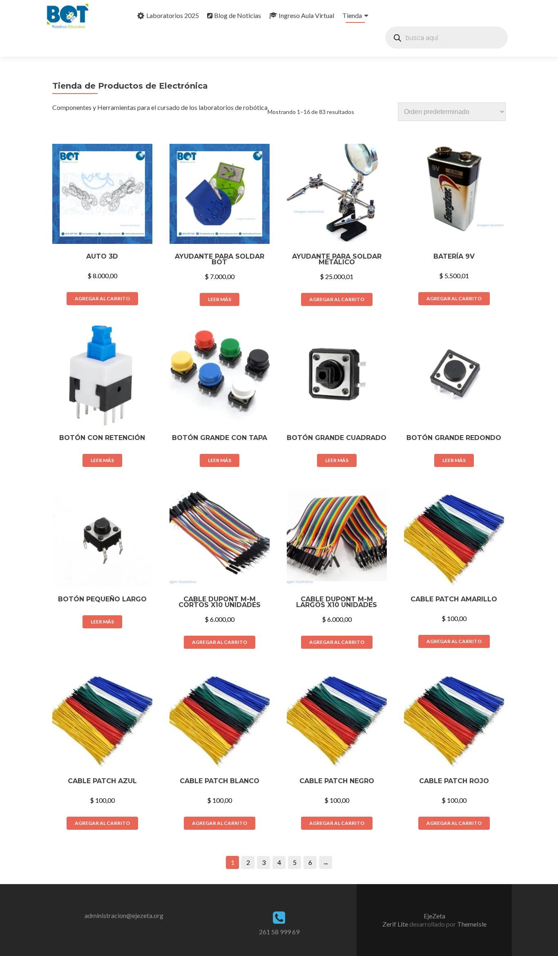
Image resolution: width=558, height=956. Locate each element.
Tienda (352, 15)
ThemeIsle (472, 924)
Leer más (219, 299)
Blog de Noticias (237, 15)
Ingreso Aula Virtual (306, 15)
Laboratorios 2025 (172, 15)
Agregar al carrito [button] (102, 298)
